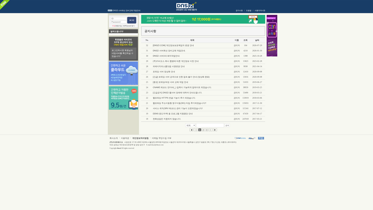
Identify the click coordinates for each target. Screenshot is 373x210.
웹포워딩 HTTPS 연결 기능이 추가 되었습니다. (174, 98)
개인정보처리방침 (140, 138)
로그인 (131, 20)
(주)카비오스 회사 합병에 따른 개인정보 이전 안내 (176, 61)
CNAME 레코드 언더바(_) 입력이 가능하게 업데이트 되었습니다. (182, 87)
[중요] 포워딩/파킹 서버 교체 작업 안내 (170, 82)
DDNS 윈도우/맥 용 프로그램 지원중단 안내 (173, 113)
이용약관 (125, 138)
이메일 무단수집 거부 (161, 138)
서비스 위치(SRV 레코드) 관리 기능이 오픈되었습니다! (178, 108)
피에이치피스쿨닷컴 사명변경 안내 (169, 66)
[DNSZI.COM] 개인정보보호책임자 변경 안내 (173, 45)
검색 (227, 125)
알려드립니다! (116, 31)
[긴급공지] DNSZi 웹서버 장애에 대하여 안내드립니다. (177, 92)
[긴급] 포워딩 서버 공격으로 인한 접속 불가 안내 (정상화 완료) (181, 77)
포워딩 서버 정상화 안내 (164, 71)
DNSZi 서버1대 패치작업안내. (166, 56)
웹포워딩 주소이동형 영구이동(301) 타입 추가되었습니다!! (179, 103)
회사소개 (114, 138)
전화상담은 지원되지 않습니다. (167, 119)
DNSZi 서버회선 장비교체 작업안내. (127, 10)
